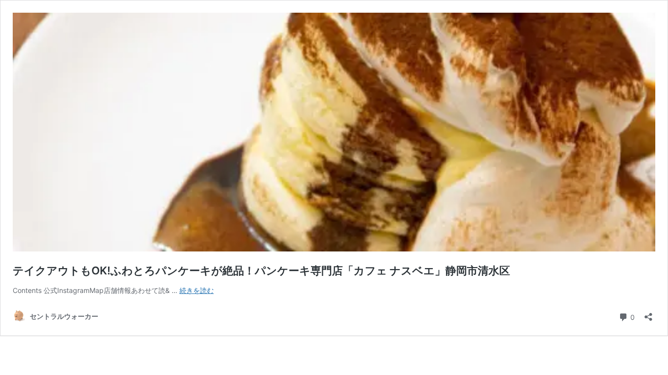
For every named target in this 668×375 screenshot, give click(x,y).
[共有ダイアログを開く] (648, 313)
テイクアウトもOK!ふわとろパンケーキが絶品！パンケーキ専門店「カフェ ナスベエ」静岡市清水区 (261, 270)
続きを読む (196, 290)
